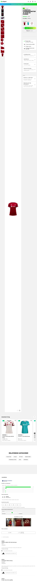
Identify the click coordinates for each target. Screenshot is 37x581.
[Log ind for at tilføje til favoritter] (23, 28)
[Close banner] (36, 4)
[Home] (3, 1)
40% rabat (21, 456)
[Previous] (32, 417)
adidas (20, 459)
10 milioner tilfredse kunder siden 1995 (30, 48)
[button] (2, 11)
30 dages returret (28, 46)
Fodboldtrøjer (26, 459)
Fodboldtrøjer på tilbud (12, 459)
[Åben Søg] (28, 2)
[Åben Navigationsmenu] (35, 1)
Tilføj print (29, 30)
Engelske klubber (28, 456)
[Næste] (19, 410)
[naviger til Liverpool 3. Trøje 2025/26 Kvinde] (28, 23)
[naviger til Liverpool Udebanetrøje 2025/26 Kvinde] (32, 23)
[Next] (34, 417)
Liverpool (15, 456)
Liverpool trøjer (8, 456)
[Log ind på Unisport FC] (30, 1)
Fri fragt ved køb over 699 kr (30, 44)
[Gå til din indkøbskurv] (33, 1)
